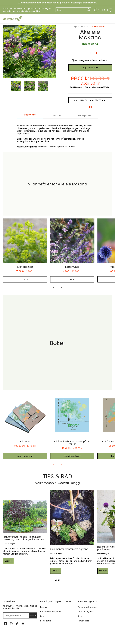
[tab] (30, 115)
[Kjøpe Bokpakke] (25, 415)
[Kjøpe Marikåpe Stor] (25, 241)
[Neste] (54, 51)
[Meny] (110, 19)
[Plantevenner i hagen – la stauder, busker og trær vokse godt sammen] (25, 516)
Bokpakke (25, 441)
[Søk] (88, 10)
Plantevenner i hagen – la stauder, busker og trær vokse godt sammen (23, 538)
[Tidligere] (5, 51)
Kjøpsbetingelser (86, 611)
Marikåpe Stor (25, 266)
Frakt (42, 616)
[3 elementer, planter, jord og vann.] (72, 517)
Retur (80, 616)
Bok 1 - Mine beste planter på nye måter (72, 442)
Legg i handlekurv (90, 67)
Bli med (33, 615)
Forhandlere (83, 621)
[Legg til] (96, 53)
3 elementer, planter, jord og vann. (69, 549)
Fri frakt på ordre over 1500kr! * (98, 87)
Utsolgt (25, 279)
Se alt (57, 580)
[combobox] (71, 10)
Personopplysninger (87, 607)
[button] (90, 106)
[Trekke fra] (84, 53)
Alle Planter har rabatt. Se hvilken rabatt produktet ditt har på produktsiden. (57, 2)
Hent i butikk (45, 621)
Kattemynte (72, 266)
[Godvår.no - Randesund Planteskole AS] (12, 19)
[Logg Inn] (111, 10)
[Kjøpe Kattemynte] (72, 241)
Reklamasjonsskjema (50, 611)
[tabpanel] (57, 134)
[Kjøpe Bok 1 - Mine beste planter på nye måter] (72, 415)
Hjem (76, 26)
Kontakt (43, 607)
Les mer (8, 561)
